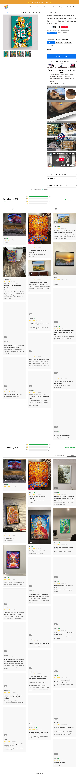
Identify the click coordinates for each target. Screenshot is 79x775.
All (7, 12)
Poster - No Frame (62, 33)
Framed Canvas (64, 30)
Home (19, 7)
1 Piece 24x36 (68, 42)
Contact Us (47, 7)
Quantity (49, 49)
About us (39, 7)
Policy (31, 7)
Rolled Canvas (51, 36)
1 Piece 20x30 (59, 42)
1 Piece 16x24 (64, 39)
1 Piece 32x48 (51, 45)
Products (25, 7)
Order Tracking (57, 7)
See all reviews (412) (8, 201)
